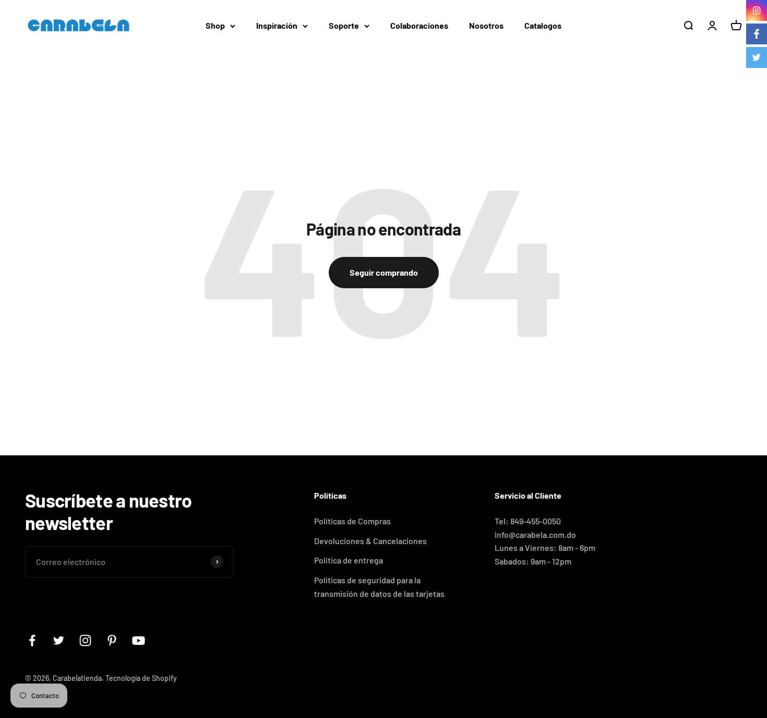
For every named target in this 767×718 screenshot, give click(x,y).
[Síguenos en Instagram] (85, 640)
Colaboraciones (419, 25)
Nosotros (486, 25)
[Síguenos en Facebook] (32, 640)
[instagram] (756, 10)
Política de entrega (348, 560)
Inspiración (276, 25)
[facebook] (756, 33)
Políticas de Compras (352, 521)
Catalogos (542, 25)
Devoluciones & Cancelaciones (370, 541)
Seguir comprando (384, 272)
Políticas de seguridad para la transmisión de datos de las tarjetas (379, 586)
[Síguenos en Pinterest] (112, 640)
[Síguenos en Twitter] (59, 640)
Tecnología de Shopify (141, 678)
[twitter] (756, 57)
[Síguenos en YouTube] (138, 640)
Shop (215, 25)
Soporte (344, 25)
